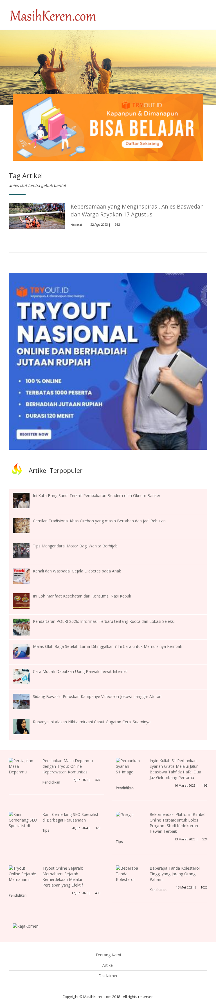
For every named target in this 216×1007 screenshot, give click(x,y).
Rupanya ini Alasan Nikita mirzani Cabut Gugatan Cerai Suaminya (91, 721)
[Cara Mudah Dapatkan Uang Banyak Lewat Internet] (25, 676)
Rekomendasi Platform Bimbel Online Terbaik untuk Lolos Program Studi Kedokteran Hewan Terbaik (177, 823)
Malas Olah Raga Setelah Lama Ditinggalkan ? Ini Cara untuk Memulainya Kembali (107, 646)
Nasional (76, 225)
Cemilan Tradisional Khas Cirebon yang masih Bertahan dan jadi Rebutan (99, 520)
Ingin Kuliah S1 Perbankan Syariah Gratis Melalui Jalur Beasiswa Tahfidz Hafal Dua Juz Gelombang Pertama (175, 769)
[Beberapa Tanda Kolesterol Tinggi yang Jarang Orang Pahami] (130, 882)
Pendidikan (51, 782)
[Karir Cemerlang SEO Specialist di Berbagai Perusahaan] (23, 825)
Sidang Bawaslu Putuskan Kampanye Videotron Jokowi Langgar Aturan (97, 696)
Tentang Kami (108, 954)
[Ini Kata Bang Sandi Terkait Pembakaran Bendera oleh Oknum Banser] (25, 500)
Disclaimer (108, 975)
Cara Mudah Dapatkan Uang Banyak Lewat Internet (80, 671)
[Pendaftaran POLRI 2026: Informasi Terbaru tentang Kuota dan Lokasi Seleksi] (25, 626)
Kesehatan (158, 889)
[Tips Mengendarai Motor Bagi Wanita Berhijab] (25, 550)
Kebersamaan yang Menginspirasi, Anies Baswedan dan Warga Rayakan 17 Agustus (137, 210)
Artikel (108, 965)
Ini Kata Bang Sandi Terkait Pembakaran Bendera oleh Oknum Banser (96, 495)
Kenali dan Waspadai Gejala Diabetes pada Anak (77, 571)
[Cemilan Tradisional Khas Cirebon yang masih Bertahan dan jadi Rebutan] (25, 525)
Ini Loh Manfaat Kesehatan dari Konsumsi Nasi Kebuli (82, 596)
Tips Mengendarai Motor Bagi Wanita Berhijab (75, 546)
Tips (46, 830)
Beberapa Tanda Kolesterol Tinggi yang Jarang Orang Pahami (175, 873)
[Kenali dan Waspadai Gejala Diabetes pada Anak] (25, 575)
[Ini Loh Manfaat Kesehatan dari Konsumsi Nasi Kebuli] (25, 600)
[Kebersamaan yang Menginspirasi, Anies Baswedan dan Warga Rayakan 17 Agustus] (37, 215)
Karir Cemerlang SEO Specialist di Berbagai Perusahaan (70, 817)
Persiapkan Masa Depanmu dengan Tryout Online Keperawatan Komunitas (67, 766)
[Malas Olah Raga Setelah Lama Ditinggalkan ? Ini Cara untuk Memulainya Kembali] (25, 651)
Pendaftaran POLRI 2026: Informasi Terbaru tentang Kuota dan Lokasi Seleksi (104, 621)
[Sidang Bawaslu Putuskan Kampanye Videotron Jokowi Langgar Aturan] (25, 701)
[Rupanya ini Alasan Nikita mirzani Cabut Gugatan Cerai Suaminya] (25, 726)
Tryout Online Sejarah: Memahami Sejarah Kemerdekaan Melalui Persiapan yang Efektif (62, 876)
